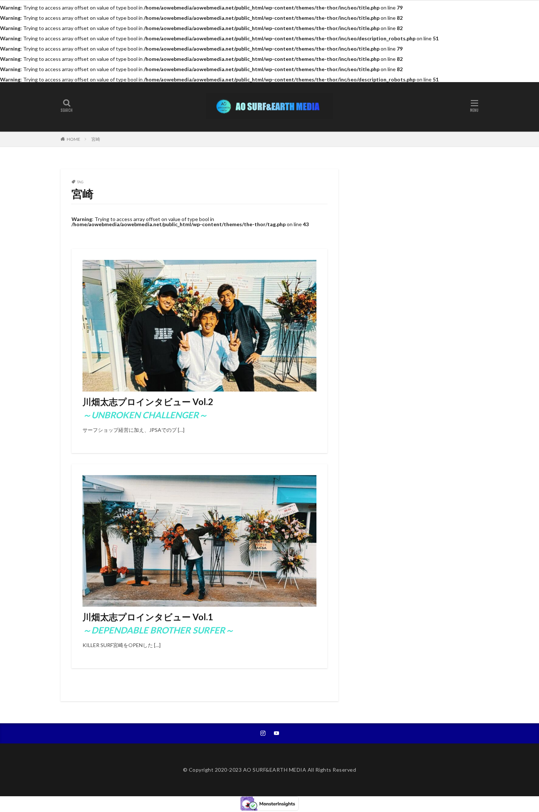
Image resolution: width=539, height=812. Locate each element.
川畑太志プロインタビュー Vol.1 (158, 623)
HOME (73, 139)
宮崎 (95, 139)
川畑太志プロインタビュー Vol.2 (147, 408)
